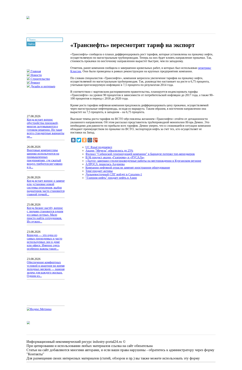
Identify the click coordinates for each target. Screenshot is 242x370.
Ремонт (35, 82)
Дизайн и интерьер (42, 86)
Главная (35, 71)
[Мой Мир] (90, 140)
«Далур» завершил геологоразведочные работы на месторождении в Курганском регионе (143, 160)
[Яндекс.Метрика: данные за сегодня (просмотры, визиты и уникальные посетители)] (39, 309)
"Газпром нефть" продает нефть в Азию (111, 177)
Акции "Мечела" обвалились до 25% (109, 150)
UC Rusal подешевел (98, 147)
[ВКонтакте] (73, 140)
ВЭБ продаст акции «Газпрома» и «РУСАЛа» (114, 157)
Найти (31, 44)
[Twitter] (79, 140)
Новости (36, 75)
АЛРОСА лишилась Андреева (105, 164)
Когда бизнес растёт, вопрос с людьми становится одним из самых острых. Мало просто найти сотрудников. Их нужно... (45, 214)
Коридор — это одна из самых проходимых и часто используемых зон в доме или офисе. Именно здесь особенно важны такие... (44, 242)
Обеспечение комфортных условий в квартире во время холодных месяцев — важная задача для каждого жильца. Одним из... (45, 269)
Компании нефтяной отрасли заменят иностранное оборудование (127, 167)
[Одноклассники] (84, 140)
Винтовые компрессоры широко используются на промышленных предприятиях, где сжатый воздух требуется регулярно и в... (44, 159)
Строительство (40, 78)
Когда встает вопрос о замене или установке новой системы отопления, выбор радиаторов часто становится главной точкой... (46, 187)
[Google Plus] (95, 140)
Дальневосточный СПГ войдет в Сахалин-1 (113, 174)
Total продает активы (99, 171)
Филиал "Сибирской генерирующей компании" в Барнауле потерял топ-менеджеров (140, 154)
